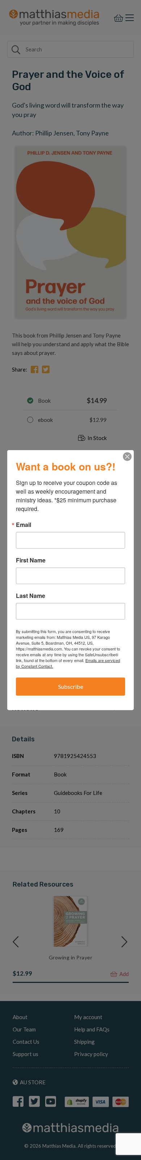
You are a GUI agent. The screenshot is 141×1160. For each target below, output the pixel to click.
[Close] (127, 456)
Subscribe (70, 686)
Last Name (30, 595)
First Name (31, 560)
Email (23, 524)
